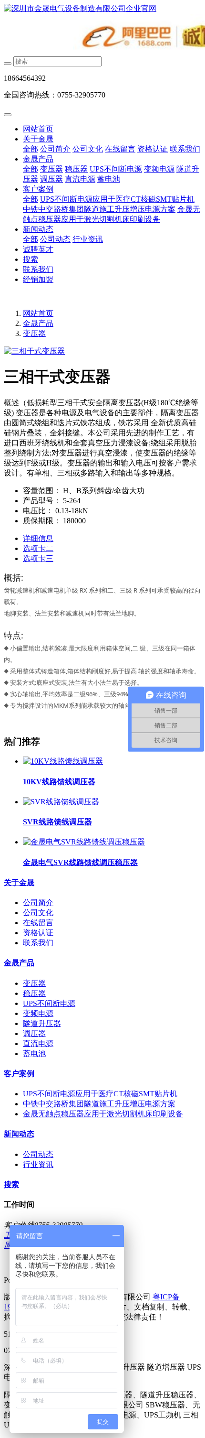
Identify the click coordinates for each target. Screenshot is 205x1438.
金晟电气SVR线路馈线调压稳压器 (80, 862)
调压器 (51, 179)
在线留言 (120, 149)
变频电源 (159, 169)
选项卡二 (38, 548)
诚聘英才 (38, 249)
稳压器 (76, 169)
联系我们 (185, 149)
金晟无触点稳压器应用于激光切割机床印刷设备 (103, 1114)
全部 (30, 149)
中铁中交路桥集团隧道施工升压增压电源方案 (99, 209)
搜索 (30, 259)
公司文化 (87, 149)
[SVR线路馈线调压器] (61, 802)
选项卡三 (38, 558)
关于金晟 (38, 139)
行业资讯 (87, 239)
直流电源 (80, 179)
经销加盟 (38, 279)
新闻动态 (38, 229)
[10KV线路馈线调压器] (63, 761)
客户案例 (38, 189)
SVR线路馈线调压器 (57, 822)
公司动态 (55, 239)
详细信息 (38, 538)
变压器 (51, 169)
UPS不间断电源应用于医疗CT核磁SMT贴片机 (117, 199)
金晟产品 (38, 159)
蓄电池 (108, 179)
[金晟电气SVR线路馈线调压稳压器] (84, 842)
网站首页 (38, 129)
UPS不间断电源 (116, 169)
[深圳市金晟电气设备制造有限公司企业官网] (102, 9)
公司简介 (55, 149)
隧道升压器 (42, 1023)
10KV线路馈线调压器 (59, 782)
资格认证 (152, 149)
